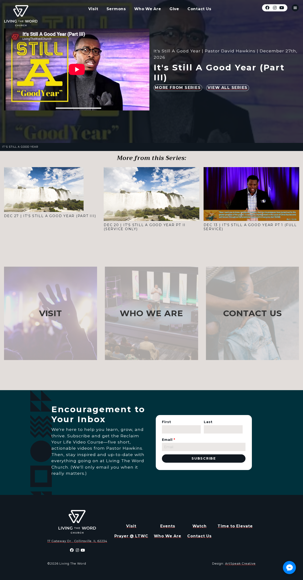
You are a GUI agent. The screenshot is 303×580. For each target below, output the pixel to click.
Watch (199, 526)
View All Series (228, 87)
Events (167, 526)
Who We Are (147, 9)
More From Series (178, 87)
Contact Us (199, 9)
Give (174, 9)
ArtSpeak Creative (240, 563)
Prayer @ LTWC (131, 536)
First (166, 422)
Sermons (116, 9)
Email (168, 440)
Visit (93, 9)
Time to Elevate (235, 526)
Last (208, 422)
